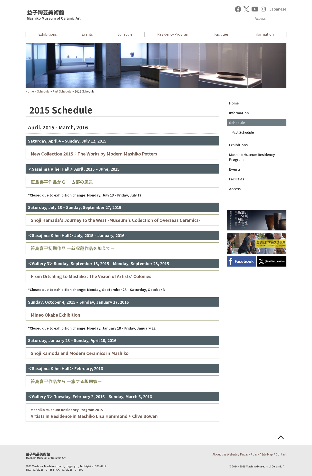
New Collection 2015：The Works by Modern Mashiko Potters (94, 154)
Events (87, 34)
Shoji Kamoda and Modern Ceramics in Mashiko (79, 353)
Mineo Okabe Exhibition (55, 315)
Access (260, 18)
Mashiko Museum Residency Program (252, 157)
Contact (281, 454)
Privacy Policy (249, 454)
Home (30, 91)
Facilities (221, 34)
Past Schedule (62, 91)
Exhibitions (47, 34)
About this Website (225, 454)
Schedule (125, 34)
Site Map (267, 454)
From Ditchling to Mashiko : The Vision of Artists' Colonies (91, 276)
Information (264, 34)
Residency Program (173, 34)
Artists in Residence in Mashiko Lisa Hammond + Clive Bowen (94, 413)
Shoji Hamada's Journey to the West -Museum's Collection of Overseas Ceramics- (115, 220)
